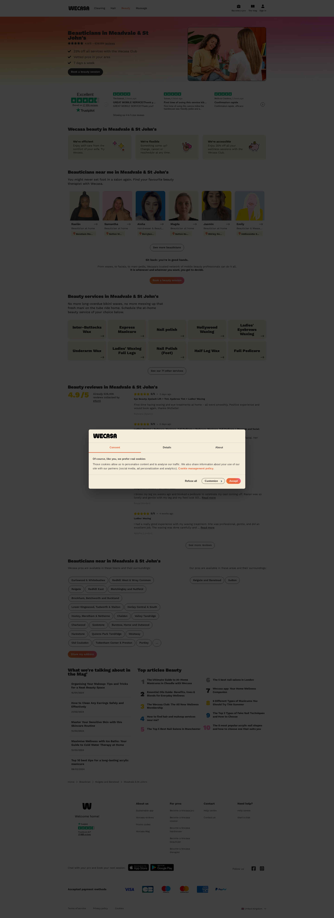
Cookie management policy (195, 468)
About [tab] (219, 447)
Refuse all (191, 480)
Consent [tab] (115, 447)
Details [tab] (167, 447)
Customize (211, 480)
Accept (233, 480)
